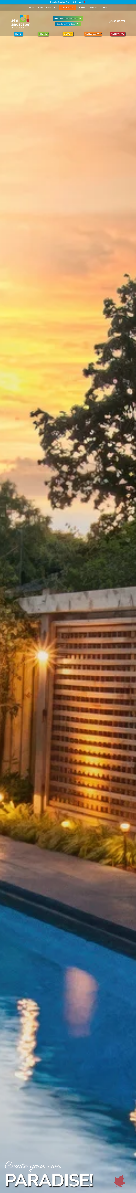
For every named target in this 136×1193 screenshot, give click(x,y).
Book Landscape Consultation (66, 18)
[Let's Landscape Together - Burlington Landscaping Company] (20, 21)
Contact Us (117, 34)
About (40, 7)
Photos (43, 34)
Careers (103, 7)
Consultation (92, 34)
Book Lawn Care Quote (66, 24)
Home (31, 7)
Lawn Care (51, 7)
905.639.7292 (118, 21)
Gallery (93, 7)
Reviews (83, 7)
